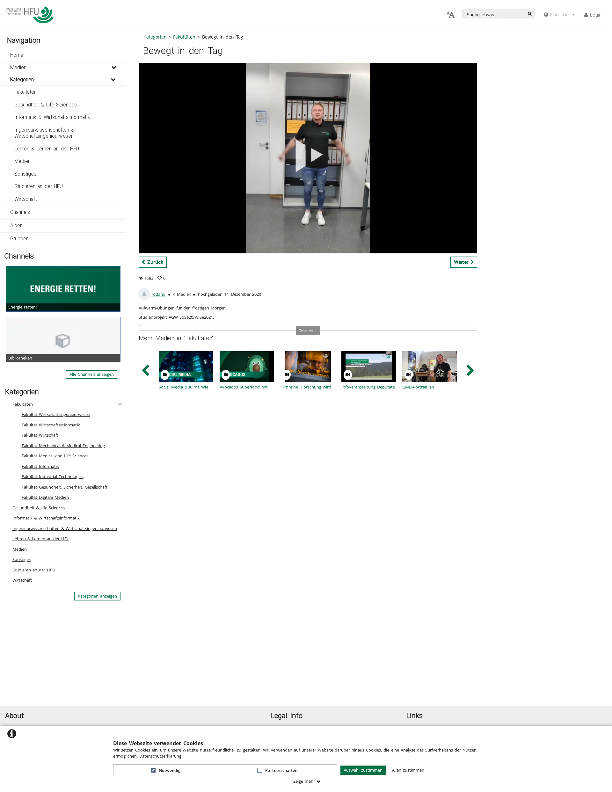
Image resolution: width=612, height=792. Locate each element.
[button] (63, 55)
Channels (20, 212)
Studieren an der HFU (38, 186)
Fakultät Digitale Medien (45, 497)
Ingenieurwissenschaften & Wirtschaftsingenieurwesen (44, 133)
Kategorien (22, 80)
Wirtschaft (25, 199)
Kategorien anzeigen (97, 596)
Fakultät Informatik (40, 466)
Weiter (462, 261)
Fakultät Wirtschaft (40, 435)
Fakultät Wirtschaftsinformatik (51, 425)
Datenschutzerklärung (160, 756)
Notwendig (169, 770)
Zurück (154, 261)
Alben (16, 226)
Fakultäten (25, 92)
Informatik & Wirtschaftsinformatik (52, 117)
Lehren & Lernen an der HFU (46, 149)
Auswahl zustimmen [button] (363, 770)
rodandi (158, 294)
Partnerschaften (281, 770)
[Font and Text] (450, 15)
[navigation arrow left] (146, 370)
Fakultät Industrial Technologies (53, 476)
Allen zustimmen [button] (408, 770)
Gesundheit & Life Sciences (45, 105)
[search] (493, 13)
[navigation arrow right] (470, 370)
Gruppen (19, 239)
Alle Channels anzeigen (91, 374)
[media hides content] (113, 68)
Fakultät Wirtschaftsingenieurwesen (56, 414)
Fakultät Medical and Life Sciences (55, 456)
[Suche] (529, 13)
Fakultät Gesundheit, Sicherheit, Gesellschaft (64, 487)
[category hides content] (118, 404)
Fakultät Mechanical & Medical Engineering (63, 445)
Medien (18, 67)
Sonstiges (25, 174)
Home (16, 55)
